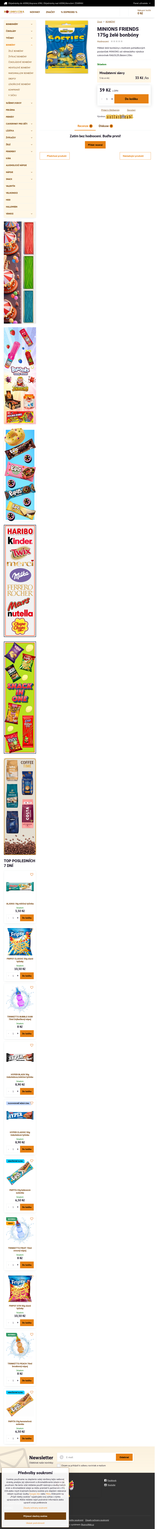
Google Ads (34, 1493)
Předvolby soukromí (74, 1520)
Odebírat (124, 1457)
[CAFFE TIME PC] (20, 807)
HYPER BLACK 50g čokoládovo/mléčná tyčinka (20, 1075)
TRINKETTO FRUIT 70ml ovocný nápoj (20, 1249)
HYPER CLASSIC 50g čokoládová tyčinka (20, 1133)
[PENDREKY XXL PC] (20, 273)
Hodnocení (103, 41)
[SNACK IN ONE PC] (20, 697)
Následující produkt (133, 155)
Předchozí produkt (57, 155)
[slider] (117, 41)
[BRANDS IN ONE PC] (20, 581)
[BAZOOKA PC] (20, 376)
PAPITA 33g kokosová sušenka (20, 1191)
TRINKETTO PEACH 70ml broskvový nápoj (20, 1365)
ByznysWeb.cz (87, 1524)
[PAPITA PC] (20, 475)
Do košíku (131, 99)
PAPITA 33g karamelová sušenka (20, 1422)
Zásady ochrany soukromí (97, 1520)
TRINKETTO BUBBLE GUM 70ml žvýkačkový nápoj (20, 1018)
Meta (48, 1493)
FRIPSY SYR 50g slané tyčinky (20, 1307)
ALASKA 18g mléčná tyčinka (20, 903)
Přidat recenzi (95, 144)
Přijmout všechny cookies (35, 1516)
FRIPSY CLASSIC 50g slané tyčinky (20, 960)
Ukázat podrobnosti (35, 1523)
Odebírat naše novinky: (41, 1462)
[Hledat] (124, 12)
